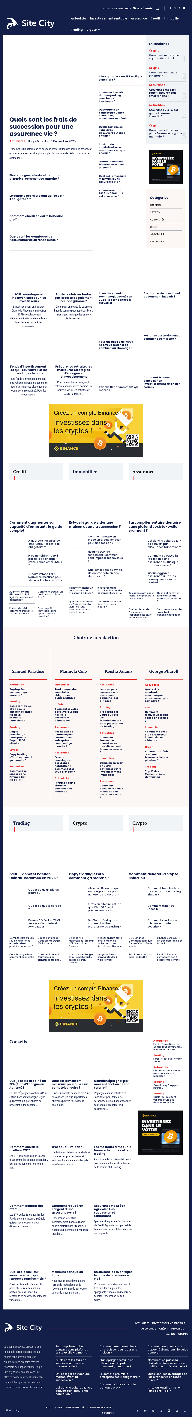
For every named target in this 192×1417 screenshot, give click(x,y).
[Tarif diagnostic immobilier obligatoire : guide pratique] (86, 687)
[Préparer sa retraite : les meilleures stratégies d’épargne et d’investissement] (73, 347)
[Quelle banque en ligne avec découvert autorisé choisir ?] (136, 128)
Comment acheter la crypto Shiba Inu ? (164, 56)
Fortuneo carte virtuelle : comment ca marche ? (162, 337)
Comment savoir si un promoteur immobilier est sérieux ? (156, 736)
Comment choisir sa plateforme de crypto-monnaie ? (165, 133)
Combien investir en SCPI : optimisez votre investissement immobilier (111, 768)
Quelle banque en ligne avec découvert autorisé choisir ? (112, 131)
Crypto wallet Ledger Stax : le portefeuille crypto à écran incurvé (81, 958)
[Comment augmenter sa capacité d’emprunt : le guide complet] (36, 499)
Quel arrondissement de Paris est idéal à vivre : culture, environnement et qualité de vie (81, 607)
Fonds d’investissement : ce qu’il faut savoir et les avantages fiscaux (28, 370)
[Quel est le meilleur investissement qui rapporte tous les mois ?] (28, 1253)
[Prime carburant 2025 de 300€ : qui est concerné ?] (136, 192)
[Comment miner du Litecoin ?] (137, 907)
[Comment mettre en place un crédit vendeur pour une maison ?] (77, 539)
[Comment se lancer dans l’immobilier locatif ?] (41, 769)
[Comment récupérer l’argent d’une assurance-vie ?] (71, 1186)
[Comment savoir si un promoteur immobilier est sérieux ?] (177, 730)
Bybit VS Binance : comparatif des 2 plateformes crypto (168, 957)
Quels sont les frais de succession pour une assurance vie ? (43, 126)
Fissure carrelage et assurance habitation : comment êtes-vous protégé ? (65, 764)
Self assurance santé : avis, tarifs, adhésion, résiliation (169, 612)
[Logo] (34, 23)
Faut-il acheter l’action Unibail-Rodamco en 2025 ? (33, 876)
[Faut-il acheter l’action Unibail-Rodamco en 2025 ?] (36, 850)
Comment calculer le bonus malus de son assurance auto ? (111, 791)
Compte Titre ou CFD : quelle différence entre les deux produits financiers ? (20, 713)
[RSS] (153, 1411)
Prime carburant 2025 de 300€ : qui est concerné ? (111, 193)
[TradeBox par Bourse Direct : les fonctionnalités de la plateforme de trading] (131, 710)
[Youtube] (184, 8)
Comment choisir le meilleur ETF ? (24, 1148)
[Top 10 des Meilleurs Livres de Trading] (177, 769)
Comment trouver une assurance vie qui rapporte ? (166, 1073)
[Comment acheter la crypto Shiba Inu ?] (156, 850)
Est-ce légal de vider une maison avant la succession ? (95, 524)
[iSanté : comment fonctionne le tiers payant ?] (136, 163)
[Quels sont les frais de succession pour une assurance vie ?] (48, 73)
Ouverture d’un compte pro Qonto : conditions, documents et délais (113, 114)
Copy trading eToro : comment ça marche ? (20, 757)
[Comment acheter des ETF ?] (28, 1186)
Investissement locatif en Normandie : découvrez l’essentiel (110, 590)
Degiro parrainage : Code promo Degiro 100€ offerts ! (17, 737)
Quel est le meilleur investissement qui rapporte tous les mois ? (27, 1275)
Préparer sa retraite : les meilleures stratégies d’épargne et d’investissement (73, 372)
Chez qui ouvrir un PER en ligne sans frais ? (120, 78)
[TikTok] (161, 1411)
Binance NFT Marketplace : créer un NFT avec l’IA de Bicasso (81, 942)
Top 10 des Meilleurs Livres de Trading (155, 774)
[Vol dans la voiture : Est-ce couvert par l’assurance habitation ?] (137, 543)
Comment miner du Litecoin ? (161, 907)
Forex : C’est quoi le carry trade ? (167, 1060)
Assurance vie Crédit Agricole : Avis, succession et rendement (109, 1211)
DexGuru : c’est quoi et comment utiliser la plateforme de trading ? (104, 923)
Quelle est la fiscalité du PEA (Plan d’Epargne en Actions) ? (27, 1084)
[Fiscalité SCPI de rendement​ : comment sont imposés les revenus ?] (77, 556)
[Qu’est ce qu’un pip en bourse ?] (17, 891)
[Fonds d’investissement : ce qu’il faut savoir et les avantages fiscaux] (28, 347)
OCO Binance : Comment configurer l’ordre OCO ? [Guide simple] (141, 942)
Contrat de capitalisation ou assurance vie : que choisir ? (112, 149)
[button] (157, 8)
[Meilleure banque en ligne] (71, 1253)
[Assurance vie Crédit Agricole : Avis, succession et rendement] (113, 1186)
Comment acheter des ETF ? (26, 1207)
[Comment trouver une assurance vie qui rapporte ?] (145, 1070)
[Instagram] (175, 8)
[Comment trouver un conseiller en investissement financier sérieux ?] (163, 359)
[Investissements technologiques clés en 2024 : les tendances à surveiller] (118, 275)
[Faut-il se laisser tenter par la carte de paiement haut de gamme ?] (73, 275)
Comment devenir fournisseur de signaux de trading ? (49, 957)
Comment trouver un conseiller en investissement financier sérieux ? (162, 382)
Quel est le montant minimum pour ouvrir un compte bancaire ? (156, 695)
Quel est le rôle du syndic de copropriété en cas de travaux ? (105, 573)
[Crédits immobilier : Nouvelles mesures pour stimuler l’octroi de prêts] (17, 577)
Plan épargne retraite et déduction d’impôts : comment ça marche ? (35, 177)
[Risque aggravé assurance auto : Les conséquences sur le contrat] (137, 577)
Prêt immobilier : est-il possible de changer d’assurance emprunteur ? (45, 560)
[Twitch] (169, 1411)
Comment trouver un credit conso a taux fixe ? (50, 594)
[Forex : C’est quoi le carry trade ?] (145, 1058)
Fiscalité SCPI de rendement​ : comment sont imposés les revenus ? (105, 556)
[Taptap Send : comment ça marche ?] (118, 369)
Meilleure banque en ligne (67, 1273)
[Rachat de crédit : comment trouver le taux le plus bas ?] (177, 750)
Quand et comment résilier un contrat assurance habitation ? (169, 597)
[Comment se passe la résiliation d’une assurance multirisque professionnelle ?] (137, 560)
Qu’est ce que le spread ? (44, 907)
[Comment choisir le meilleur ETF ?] (28, 1128)
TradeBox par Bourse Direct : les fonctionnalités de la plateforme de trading (111, 719)
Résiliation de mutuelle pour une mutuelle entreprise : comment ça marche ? (64, 739)
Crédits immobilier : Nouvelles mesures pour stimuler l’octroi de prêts (45, 577)
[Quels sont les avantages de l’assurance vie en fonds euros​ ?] (80, 238)
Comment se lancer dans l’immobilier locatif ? (109, 604)
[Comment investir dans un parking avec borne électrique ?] (136, 94)
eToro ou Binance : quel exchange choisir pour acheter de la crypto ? (104, 891)
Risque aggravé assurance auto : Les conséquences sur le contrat (162, 577)
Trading (14, 701)
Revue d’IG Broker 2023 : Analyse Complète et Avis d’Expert (44, 923)
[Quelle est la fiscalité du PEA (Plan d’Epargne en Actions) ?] (28, 1062)
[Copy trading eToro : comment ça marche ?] (41, 752)
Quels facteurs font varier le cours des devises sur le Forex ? (165, 1099)
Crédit (59, 704)
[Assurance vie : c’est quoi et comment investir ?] (163, 275)
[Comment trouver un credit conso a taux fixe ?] (177, 710)
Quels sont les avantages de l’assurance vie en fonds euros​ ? (33, 238)
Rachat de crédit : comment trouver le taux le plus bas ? (21, 611)
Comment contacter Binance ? (164, 74)
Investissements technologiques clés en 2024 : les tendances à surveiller (115, 298)
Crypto (154, 50)
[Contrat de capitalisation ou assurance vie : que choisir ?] (136, 145)
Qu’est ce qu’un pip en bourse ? (43, 891)
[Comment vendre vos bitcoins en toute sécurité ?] (137, 923)
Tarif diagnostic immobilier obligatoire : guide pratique (66, 693)
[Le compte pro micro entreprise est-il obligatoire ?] (80, 197)
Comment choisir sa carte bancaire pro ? (36, 217)
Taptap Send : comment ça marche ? (118, 388)
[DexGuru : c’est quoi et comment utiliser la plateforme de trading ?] (77, 923)
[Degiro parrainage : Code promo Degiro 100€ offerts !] (41, 730)
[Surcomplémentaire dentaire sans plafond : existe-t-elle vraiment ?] (156, 499)
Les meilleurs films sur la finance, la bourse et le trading (112, 1150)
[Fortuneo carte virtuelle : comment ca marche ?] (163, 317)
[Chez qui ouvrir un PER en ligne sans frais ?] (121, 56)
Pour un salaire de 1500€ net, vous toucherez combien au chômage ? (116, 345)
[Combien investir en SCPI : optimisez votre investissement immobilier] (131, 761)
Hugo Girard (37, 141)
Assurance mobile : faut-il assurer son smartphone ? (162, 93)
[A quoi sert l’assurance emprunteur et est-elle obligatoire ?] (17, 543)
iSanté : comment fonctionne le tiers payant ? (111, 164)
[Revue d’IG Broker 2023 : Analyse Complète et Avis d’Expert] (17, 923)
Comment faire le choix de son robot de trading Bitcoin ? (164, 891)
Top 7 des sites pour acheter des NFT (140, 956)
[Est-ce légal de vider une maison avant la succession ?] (96, 499)
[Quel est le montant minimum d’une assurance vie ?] (136, 177)
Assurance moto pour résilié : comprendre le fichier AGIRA (141, 595)
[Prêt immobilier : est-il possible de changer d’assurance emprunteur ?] (17, 560)
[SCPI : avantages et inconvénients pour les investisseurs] (28, 275)
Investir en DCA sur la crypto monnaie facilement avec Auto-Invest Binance (110, 942)
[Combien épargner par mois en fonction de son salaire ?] (113, 1062)
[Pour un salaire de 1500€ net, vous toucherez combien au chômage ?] (118, 323)
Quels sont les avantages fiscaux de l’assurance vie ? (113, 1275)
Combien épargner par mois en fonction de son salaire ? (111, 1084)
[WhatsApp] (185, 1411)
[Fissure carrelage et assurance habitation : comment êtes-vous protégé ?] (86, 755)
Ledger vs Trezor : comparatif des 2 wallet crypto (107, 957)
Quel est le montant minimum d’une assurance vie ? (112, 179)
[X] (179, 8)
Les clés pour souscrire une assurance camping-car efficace (109, 695)
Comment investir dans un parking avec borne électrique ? (111, 97)
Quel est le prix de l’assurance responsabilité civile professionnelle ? (140, 613)
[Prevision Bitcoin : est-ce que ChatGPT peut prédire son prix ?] (77, 907)
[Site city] (24, 1327)
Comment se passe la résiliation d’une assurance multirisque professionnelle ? (163, 560)
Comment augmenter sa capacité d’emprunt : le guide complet (35, 526)
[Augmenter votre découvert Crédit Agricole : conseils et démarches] (86, 707)
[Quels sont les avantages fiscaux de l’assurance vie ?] (113, 1253)
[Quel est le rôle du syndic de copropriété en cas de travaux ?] (77, 573)
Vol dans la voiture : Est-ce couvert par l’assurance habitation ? (164, 544)
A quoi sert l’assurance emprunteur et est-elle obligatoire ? (44, 544)
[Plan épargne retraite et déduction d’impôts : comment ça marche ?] (80, 176)
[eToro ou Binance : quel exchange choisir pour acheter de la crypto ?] (77, 891)
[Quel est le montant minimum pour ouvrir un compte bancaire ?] (177, 687)
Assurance (157, 85)
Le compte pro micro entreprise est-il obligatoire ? (36, 197)
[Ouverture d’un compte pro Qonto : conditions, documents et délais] (136, 111)
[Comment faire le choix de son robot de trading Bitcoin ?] (137, 891)
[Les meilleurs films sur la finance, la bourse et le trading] (113, 1128)
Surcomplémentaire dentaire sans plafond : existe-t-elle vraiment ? (155, 526)
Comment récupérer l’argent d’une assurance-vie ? (67, 1209)
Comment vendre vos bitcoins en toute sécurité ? (162, 923)
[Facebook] (170, 8)
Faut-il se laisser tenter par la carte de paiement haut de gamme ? (74, 297)
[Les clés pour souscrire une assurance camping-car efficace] (131, 687)
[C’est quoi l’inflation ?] (71, 1128)
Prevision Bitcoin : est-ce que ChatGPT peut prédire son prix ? (104, 907)
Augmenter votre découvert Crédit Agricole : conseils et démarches (21, 595)
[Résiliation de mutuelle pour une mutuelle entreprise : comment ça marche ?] (86, 730)
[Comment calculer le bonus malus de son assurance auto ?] (131, 784)
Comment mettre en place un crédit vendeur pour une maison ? (104, 540)
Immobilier (16, 766)
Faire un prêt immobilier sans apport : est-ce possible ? (47, 612)
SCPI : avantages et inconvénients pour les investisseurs (29, 297)
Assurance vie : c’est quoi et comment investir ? (163, 113)
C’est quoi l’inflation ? (68, 1147)
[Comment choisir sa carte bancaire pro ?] (80, 217)
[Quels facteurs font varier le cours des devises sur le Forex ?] (145, 1097)
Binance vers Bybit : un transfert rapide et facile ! (169, 940)
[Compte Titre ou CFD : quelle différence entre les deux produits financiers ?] (41, 704)
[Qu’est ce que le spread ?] (17, 907)
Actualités (17, 141)
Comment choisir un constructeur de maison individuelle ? (81, 590)
